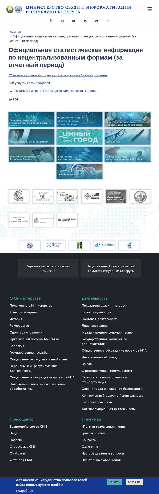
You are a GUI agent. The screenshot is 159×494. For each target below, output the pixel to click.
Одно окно (90, 447)
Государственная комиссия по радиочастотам (104, 341)
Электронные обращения (101, 460)
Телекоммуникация (96, 312)
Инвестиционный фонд (99, 357)
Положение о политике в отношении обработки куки (38, 386)
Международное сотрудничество (107, 332)
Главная (14, 31)
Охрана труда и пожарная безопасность (112, 389)
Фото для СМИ (21, 460)
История (16, 319)
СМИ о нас (17, 453)
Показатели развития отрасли (105, 306)
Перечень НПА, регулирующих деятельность (33, 368)
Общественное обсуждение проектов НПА (42, 377)
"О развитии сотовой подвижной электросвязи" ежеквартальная (57, 75)
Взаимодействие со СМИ (28, 427)
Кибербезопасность (97, 402)
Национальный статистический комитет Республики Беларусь (111, 268)
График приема (93, 433)
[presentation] (13, 269)
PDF (15, 99)
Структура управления (27, 332)
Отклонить (134, 481)
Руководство (19, 326)
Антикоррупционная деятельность (108, 409)
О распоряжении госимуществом (107, 371)
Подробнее (24, 490)
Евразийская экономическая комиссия (48, 268)
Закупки (88, 364)
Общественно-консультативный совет (38, 359)
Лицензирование (95, 326)
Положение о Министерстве (31, 306)
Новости (16, 440)
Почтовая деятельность (100, 319)
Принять (114, 482)
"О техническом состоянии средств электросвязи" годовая (52, 91)
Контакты (89, 440)
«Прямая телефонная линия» (104, 427)
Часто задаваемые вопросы (103, 453)
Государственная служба (29, 352)
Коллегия (17, 346)
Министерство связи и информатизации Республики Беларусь (79, 9)
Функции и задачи (24, 312)
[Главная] (16, 9)
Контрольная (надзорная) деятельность (112, 396)
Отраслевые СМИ (23, 447)
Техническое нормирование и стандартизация (104, 379)
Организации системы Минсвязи (34, 339)
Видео (14, 433)
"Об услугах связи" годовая (29, 83)
